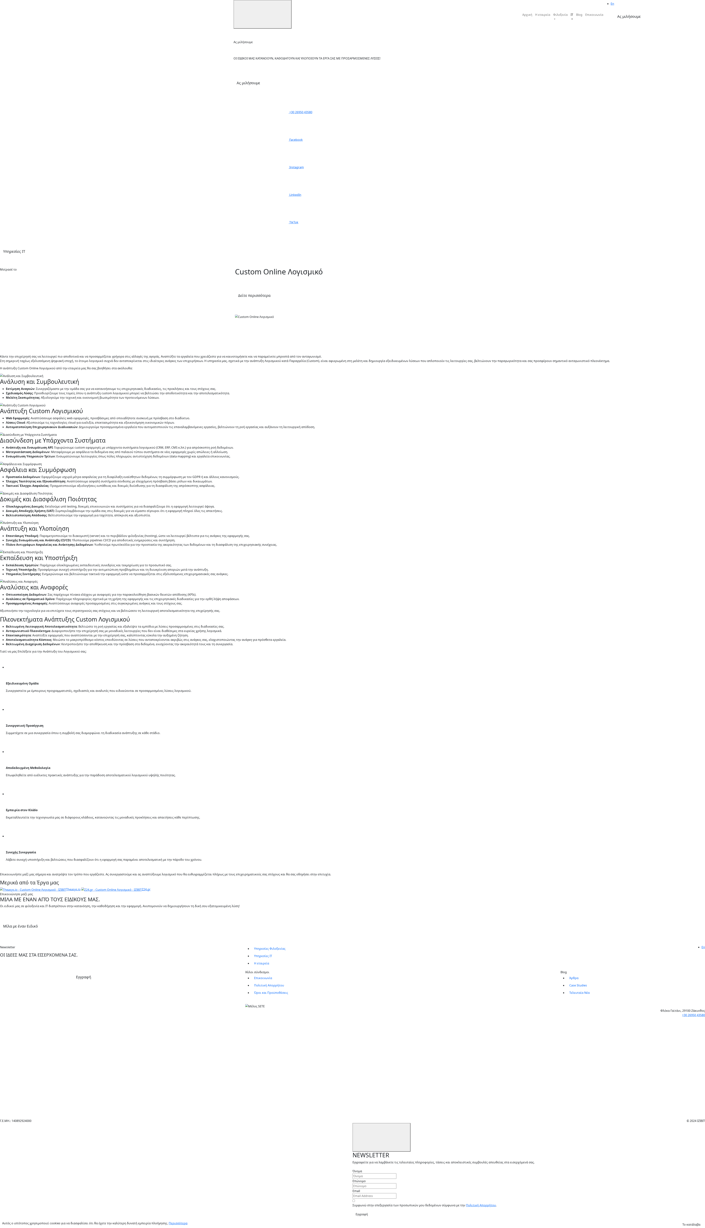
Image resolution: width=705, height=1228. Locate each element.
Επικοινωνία (594, 15)
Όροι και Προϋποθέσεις (271, 993)
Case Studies (578, 985)
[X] (27, 340)
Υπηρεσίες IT (263, 956)
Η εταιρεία (542, 15)
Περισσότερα (178, 1223)
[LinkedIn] (27, 313)
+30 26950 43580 (693, 1015)
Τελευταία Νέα (579, 993)
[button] (658, 16)
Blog (579, 15)
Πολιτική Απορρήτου (269, 985)
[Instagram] (27, 1049)
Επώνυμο (359, 1181)
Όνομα (357, 1171)
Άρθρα (574, 978)
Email (356, 1191)
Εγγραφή (362, 1214)
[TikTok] (27, 1104)
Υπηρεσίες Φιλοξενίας (269, 949)
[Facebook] (27, 285)
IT (572, 15)
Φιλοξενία (560, 15)
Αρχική (527, 15)
